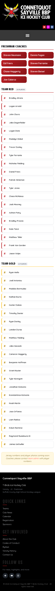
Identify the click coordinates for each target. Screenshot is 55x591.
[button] (28, 35)
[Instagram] (48, 27)
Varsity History (9, 551)
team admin (33, 458)
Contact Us (8, 554)
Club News (7, 512)
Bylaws (6, 547)
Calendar (7, 516)
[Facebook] (52, 27)
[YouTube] (11, 575)
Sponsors (7, 524)
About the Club (9, 539)
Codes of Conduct (11, 543)
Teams (6, 508)
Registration (8, 520)
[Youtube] (44, 27)
